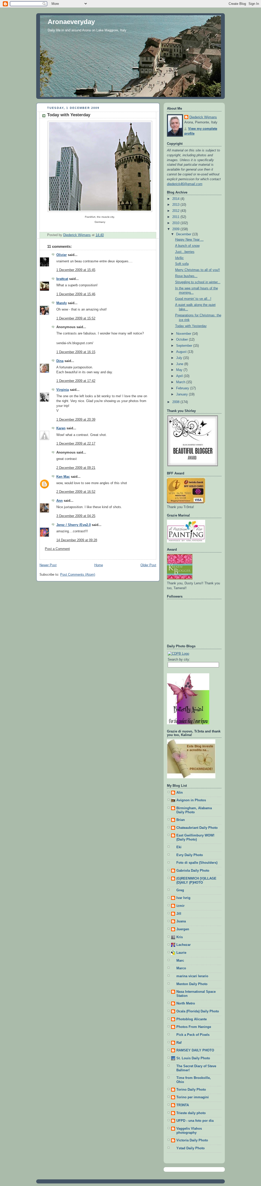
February (183, 388)
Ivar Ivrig (183, 898)
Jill (178, 914)
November (184, 334)
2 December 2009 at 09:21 (75, 468)
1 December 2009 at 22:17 (75, 443)
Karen (61, 428)
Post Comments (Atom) (77, 574)
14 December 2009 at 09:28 (76, 540)
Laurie (181, 953)
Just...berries (184, 252)
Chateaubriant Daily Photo (197, 828)
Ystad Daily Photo (190, 1148)
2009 (176, 229)
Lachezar (183, 945)
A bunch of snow (187, 246)
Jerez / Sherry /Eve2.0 (73, 525)
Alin (179, 792)
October (182, 339)
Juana (181, 921)
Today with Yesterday (191, 326)
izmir (180, 906)
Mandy (61, 303)
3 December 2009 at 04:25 (75, 516)
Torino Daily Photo (191, 1089)
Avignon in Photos (191, 800)
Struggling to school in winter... (197, 282)
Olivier (61, 255)
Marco (181, 968)
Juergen (182, 929)
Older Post (148, 565)
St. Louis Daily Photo (193, 1058)
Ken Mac (63, 477)
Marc (180, 960)
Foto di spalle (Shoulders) (196, 863)
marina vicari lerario (192, 976)
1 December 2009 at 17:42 (75, 381)
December (184, 234)
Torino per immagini (192, 1097)
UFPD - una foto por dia (195, 1121)
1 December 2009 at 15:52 (75, 318)
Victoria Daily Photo (192, 1140)
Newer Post (48, 565)
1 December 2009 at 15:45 (75, 270)
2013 (176, 205)
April (180, 376)
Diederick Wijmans (203, 117)
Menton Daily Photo (191, 984)
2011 (176, 217)
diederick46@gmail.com (184, 184)
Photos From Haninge (193, 1027)
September (184, 345)
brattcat (62, 279)
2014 (176, 199)
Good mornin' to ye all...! (193, 299)
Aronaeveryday (71, 21)
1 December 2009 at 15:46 (75, 294)
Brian (180, 820)
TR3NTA (182, 1105)
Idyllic (179, 258)
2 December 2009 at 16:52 (75, 492)
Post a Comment (57, 549)
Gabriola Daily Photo (192, 870)
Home (98, 565)
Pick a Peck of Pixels (193, 1035)
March (181, 382)
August (182, 352)
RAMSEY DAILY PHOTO (195, 1050)
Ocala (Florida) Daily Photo (197, 1011)
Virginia (62, 390)
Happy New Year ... (189, 239)
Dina (59, 361)
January (182, 394)
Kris (179, 937)
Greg (180, 890)
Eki (178, 847)
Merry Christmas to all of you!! (197, 270)
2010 (176, 223)
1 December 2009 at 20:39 (75, 419)
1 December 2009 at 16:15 (75, 352)
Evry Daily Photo (189, 855)
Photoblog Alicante (191, 1019)
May (180, 370)
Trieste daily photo (191, 1113)
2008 (176, 402)
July (179, 358)
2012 (176, 211)
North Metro (185, 1003)
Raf (178, 1043)
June (180, 364)
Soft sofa (182, 264)
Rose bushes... (186, 276)
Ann (59, 500)
